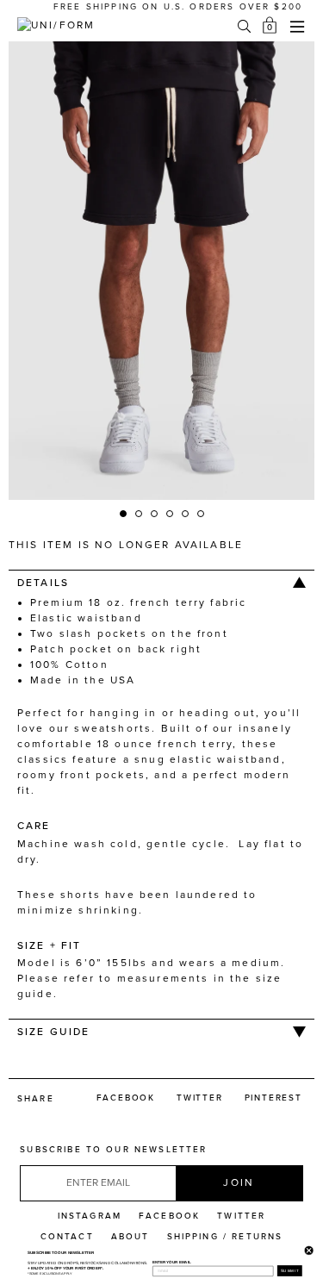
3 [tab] (155, 514)
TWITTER (241, 1216)
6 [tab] (201, 514)
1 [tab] (124, 514)
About (130, 1237)
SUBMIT (289, 1271)
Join (238, 1182)
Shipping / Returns (225, 1237)
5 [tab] (186, 514)
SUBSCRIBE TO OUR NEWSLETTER (113, 1150)
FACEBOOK (169, 1216)
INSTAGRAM (89, 1216)
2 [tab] (139, 514)
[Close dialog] (307, 1248)
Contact (67, 1237)
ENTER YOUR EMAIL (171, 1261)
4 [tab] (170, 514)
